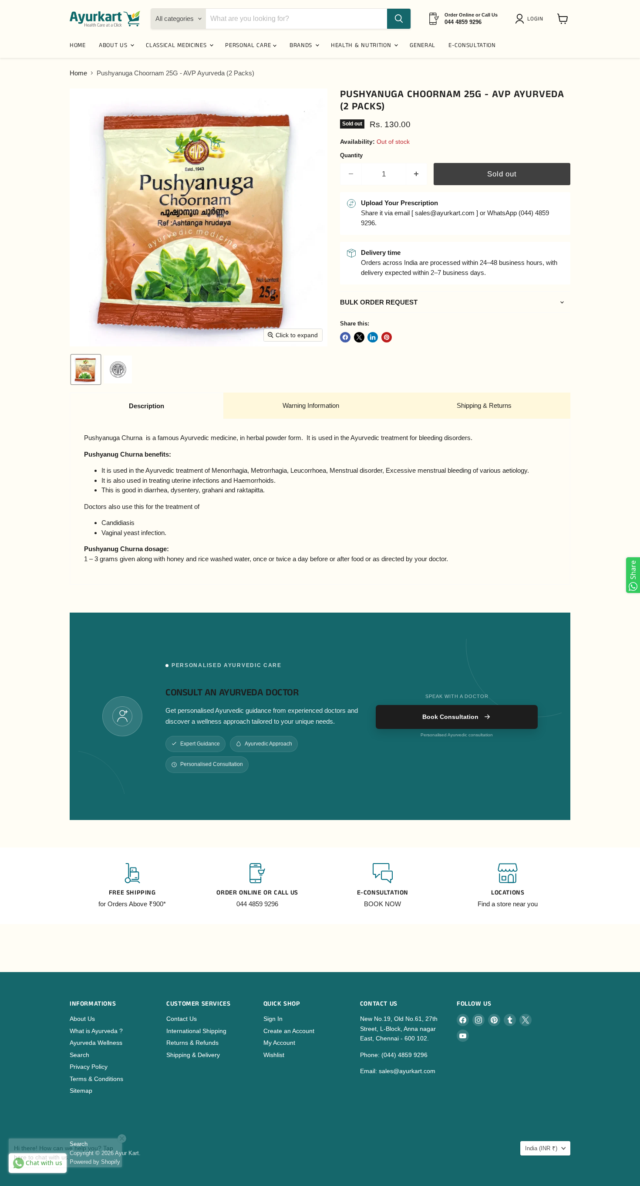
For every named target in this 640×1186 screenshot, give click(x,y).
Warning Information (311, 405)
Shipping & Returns (484, 405)
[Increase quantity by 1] (417, 174)
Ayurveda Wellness (96, 1042)
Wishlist (273, 1054)
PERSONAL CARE (249, 45)
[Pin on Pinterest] (386, 337)
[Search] (399, 19)
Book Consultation (450, 716)
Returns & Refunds (192, 1042)
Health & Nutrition (362, 45)
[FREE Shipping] (132, 885)
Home (78, 73)
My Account (279, 1042)
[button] (530, 19)
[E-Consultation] (382, 885)
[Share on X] (359, 337)
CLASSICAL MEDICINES (177, 45)
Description (146, 406)
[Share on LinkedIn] (372, 337)
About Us (82, 1018)
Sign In (273, 1018)
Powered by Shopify (95, 1162)
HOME (78, 45)
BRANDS (302, 45)
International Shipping (196, 1030)
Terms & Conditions (96, 1078)
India (541, 1148)
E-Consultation (472, 45)
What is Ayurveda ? (96, 1030)
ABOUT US (114, 45)
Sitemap (81, 1090)
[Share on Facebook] (345, 337)
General (422, 45)
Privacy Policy (89, 1066)
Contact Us (181, 1018)
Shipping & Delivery (193, 1054)
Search (79, 1054)
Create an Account (288, 1030)
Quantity (351, 155)
